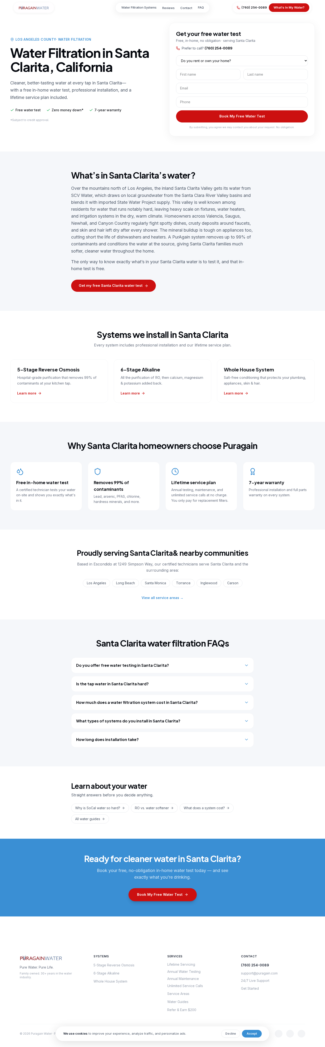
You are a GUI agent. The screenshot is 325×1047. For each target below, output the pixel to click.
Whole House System (110, 981)
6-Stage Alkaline (106, 973)
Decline (230, 1033)
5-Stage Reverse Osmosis (114, 965)
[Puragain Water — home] (34, 7)
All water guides (87, 819)
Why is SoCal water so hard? (97, 808)
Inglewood (209, 583)
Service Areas (178, 994)
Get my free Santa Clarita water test (111, 285)
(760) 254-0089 (254, 7)
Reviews (168, 8)
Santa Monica (155, 583)
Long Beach (125, 583)
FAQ (201, 7)
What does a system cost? (204, 808)
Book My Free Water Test (242, 116)
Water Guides (177, 1002)
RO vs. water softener (152, 808)
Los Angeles (96, 583)
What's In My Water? (289, 7)
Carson (232, 583)
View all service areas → (162, 598)
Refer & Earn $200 (181, 1010)
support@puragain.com (259, 973)
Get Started (250, 988)
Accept (252, 1033)
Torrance (183, 583)
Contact (186, 8)
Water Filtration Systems (139, 7)
